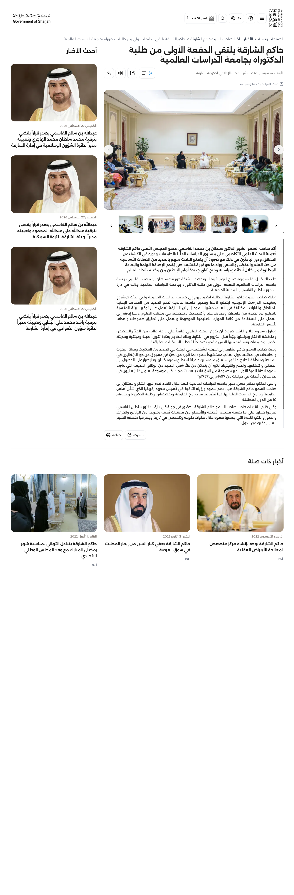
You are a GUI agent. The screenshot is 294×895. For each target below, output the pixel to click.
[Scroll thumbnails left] (276, 226)
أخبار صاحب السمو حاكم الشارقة (215, 39)
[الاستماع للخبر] (121, 73)
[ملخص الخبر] (147, 73)
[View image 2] (224, 224)
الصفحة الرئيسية (271, 39)
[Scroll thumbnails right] (111, 226)
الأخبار (248, 39)
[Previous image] (279, 150)
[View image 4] (161, 224)
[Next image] (108, 150)
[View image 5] (130, 224)
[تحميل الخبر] (109, 73)
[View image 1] (255, 224)
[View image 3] (193, 224)
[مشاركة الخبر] (132, 73)
